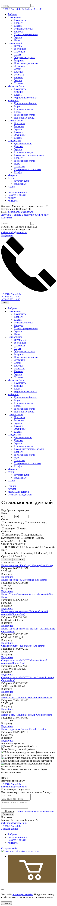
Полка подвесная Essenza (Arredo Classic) (23, 729)
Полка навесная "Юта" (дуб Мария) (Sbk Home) (27, 565)
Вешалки (19, 126)
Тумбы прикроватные (26, 34)
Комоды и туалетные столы (29, 155)
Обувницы (19, 135)
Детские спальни (23, 143)
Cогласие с (29, 811)
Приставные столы (24, 117)
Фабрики (12, 14)
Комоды (18, 31)
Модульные (20, 183)
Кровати (18, 23)
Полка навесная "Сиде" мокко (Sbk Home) (24, 579)
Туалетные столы (23, 28)
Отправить (8, 814)
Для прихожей (15, 120)
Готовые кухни (22, 181)
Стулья (17, 54)
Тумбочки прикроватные (27, 169)
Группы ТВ (20, 46)
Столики (18, 83)
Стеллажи (19, 166)
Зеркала (18, 37)
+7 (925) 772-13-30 (11, 8)
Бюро (17, 106)
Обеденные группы (24, 57)
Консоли (18, 77)
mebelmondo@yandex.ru (20, 211)
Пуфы (17, 40)
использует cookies (23, 894)
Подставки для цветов (26, 63)
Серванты (19, 66)
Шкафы (18, 25)
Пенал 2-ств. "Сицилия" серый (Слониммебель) (27, 714)
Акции (11, 186)
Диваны (18, 91)
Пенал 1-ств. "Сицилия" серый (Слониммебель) (27, 697)
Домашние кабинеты (25, 103)
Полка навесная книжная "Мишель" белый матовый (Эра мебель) (24, 613)
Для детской (14, 140)
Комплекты (20, 20)
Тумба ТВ (19, 74)
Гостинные (20, 48)
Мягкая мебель (16, 86)
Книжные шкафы (23, 109)
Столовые (19, 51)
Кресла (18, 94)
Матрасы (12, 175)
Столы (17, 68)
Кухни (11, 178)
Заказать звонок (9, 828)
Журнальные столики (25, 97)
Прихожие (19, 123)
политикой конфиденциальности (36, 811)
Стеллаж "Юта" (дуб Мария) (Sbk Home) (23, 645)
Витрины (19, 60)
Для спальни (14, 17)
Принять (6, 903)
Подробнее (7, 577)
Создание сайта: (10, 848)
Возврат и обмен (17, 195)
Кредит (12, 197)
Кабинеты (13, 100)
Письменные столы (24, 114)
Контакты (13, 200)
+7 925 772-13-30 (10, 296)
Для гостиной (15, 43)
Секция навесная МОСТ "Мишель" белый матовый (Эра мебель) (24, 661)
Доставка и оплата (18, 192)
